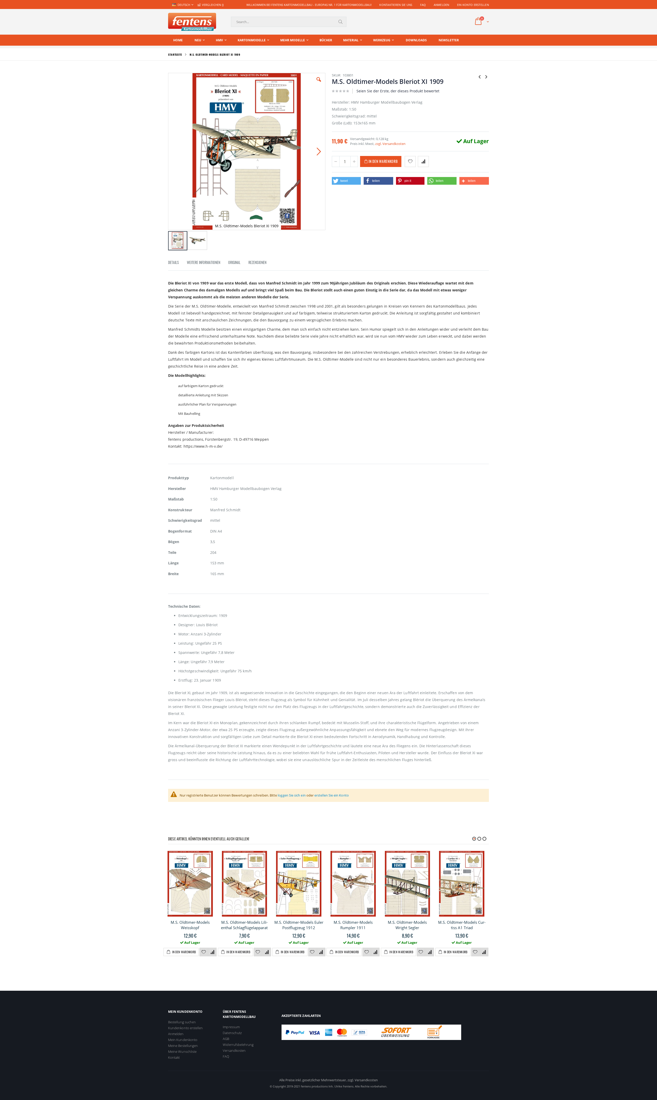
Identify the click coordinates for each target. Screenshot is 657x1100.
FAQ (423, 5)
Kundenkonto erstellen (185, 1028)
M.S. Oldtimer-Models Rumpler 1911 (353, 925)
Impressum (231, 1027)
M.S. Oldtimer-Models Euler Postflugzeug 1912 (298, 925)
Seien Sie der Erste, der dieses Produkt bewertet (397, 91)
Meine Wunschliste (182, 1051)
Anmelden (441, 5)
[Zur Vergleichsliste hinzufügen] (212, 952)
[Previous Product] (479, 76)
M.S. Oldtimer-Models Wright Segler (407, 925)
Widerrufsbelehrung (238, 1044)
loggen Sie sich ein (291, 795)
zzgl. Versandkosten (390, 143)
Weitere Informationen (203, 262)
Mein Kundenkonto (182, 1039)
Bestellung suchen (182, 1022)
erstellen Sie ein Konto (331, 795)
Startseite (175, 54)
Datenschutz (232, 1032)
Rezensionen (257, 262)
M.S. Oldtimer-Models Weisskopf (190, 925)
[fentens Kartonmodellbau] (192, 22)
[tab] (177, 263)
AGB (226, 1038)
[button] (318, 83)
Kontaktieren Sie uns (395, 5)
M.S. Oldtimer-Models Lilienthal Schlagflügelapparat (244, 925)
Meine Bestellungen (183, 1045)
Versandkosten (234, 1050)
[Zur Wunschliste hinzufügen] (203, 952)
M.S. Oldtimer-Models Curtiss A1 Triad (462, 925)
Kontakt (174, 1057)
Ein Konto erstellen (473, 5)
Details (173, 262)
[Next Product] (486, 76)
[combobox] (288, 22)
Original (234, 262)
